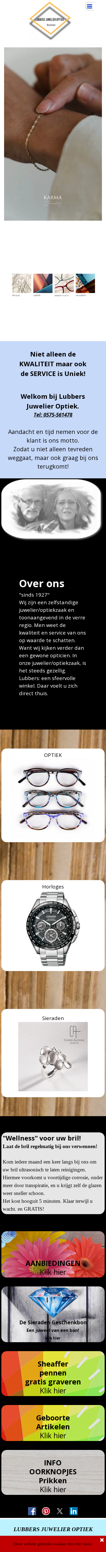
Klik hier (53, 1272)
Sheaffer (53, 1364)
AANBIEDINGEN (53, 1263)
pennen (53, 1373)
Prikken (53, 1480)
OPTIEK (53, 755)
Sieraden (53, 1018)
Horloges (53, 886)
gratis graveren (53, 1382)
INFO (53, 1463)
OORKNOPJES (53, 1471)
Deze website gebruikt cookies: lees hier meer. (53, 1544)
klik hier (53, 1338)
